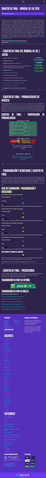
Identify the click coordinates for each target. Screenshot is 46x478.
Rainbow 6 (6, 446)
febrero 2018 (7, 362)
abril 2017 (6, 386)
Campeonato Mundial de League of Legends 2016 (13, 296)
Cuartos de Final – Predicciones (10, 85)
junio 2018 (6, 355)
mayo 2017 (6, 383)
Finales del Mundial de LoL (22, 42)
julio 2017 (6, 379)
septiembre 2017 (7, 374)
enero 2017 (6, 393)
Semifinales (12, 42)
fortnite (5, 419)
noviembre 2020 (7, 339)
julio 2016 (6, 407)
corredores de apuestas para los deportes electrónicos (24, 103)
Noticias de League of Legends (10, 439)
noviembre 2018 (7, 350)
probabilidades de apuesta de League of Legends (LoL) (22, 111)
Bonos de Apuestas (8, 417)
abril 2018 (6, 360)
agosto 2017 (6, 376)
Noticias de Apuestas (8, 426)
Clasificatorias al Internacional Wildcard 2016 (12, 304)
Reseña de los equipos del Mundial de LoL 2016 (12, 301)
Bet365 (30, 282)
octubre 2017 (7, 372)
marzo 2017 (6, 388)
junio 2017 (6, 381)
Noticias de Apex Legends (9, 424)
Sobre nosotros (17, 320)
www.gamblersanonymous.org (10, 466)
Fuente (33, 261)
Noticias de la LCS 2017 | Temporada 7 (11, 434)
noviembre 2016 (7, 397)
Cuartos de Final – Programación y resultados (13, 82)
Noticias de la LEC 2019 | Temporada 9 (12, 437)
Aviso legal (6, 325)
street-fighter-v (7, 448)
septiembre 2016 (7, 402)
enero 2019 (6, 346)
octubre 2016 (7, 400)
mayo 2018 (6, 357)
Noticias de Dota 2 (8, 432)
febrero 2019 (7, 343)
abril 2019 (6, 341)
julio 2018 (6, 353)
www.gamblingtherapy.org (9, 463)
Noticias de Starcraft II (8, 444)
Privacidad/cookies (7, 327)
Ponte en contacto (16, 322)
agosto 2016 (6, 404)
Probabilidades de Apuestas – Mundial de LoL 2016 (13, 309)
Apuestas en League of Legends (10, 72)
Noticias (6, 421)
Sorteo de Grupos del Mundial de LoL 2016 (11, 299)
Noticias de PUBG (7, 441)
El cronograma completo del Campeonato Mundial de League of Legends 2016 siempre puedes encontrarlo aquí (23, 183)
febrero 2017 (7, 390)
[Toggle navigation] (44, 2)
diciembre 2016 (7, 395)
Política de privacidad (6, 324)
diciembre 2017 (7, 367)
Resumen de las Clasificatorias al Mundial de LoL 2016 (14, 306)
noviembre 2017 (7, 369)
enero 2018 (6, 365)
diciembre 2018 (7, 348)
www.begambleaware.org (9, 464)
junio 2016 (6, 409)
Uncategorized (7, 451)
